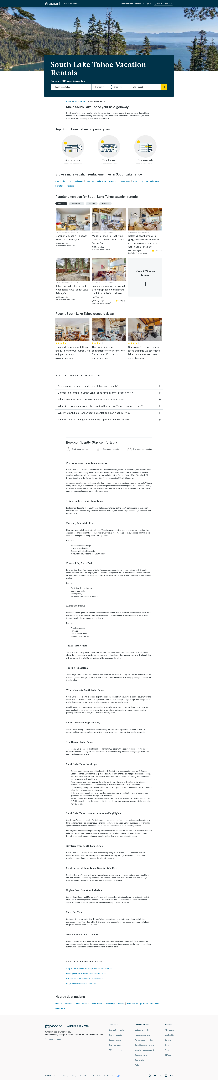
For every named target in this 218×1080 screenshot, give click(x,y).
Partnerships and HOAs (144, 1040)
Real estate (139, 1060)
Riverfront (113, 181)
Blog (167, 1045)
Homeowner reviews (142, 1035)
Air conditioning (152, 181)
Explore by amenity (116, 1030)
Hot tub (92, 203)
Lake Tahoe (97, 1004)
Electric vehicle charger (72, 181)
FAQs (137, 1065)
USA (75, 101)
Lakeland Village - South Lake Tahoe (143, 1004)
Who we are (169, 1030)
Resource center (141, 1055)
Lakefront (101, 181)
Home (68, 101)
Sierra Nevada (82, 1004)
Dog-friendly (76, 203)
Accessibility (97, 1075)
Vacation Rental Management (132, 4)
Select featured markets (144, 1045)
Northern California (63, 1004)
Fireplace (70, 186)
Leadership (169, 1035)
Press (167, 1050)
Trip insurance (115, 1045)
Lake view (90, 181)
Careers (168, 1040)
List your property (142, 1030)
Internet (105, 203)
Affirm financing (115, 1050)
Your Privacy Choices (110, 1075)
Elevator (59, 186)
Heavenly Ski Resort (115, 1004)
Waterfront (138, 181)
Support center (115, 1040)
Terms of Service (84, 1075)
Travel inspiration (116, 1035)
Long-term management (144, 1050)
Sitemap (65, 1075)
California (83, 101)
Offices (168, 1055)
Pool (57, 181)
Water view (125, 181)
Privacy (74, 1075)
